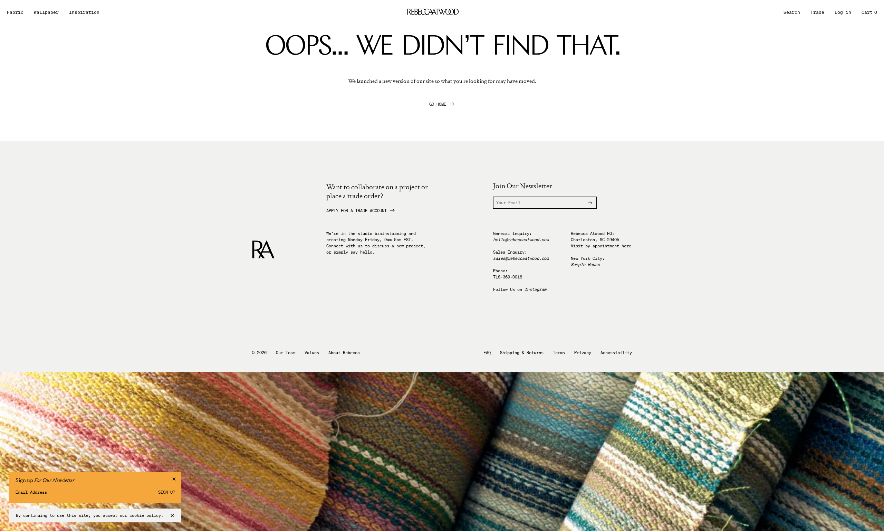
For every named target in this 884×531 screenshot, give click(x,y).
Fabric (15, 12)
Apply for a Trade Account (356, 211)
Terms (559, 353)
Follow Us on (519, 289)
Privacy (582, 353)
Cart (869, 12)
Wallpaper (46, 12)
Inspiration (84, 12)
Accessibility (616, 353)
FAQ (487, 353)
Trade (817, 12)
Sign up (166, 492)
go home (437, 104)
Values (312, 353)
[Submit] (586, 203)
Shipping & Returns (522, 353)
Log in (843, 12)
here (626, 246)
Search (792, 12)
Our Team (285, 353)
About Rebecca (344, 353)
